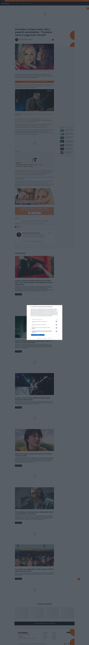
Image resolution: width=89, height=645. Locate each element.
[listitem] (44, 319)
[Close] (60, 307)
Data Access (44, 338)
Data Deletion (39, 338)
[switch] (56, 321)
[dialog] (44, 322)
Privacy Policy (50, 338)
